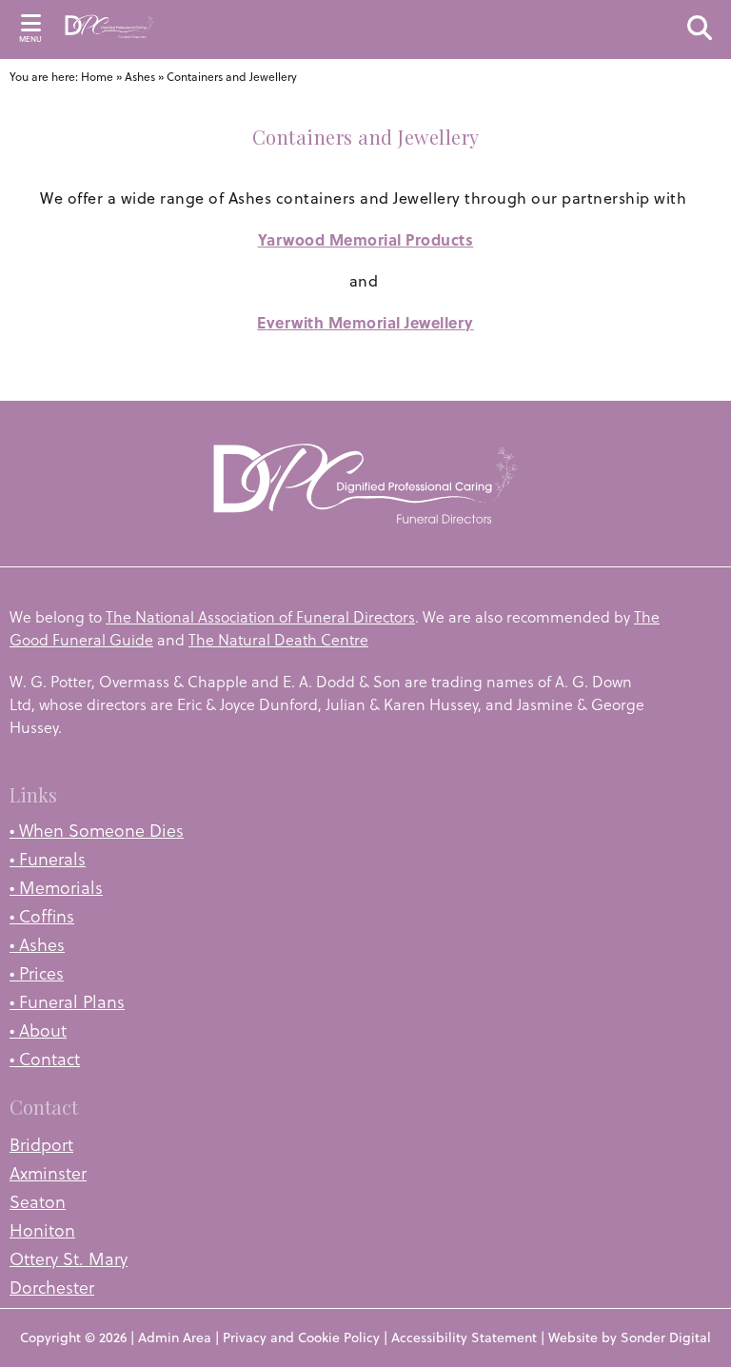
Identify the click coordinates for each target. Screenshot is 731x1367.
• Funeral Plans (67, 1002)
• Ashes (37, 945)
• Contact (45, 1059)
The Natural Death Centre (278, 639)
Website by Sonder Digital (629, 1337)
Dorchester (52, 1287)
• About (38, 1030)
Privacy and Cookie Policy (301, 1337)
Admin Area (174, 1337)
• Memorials (56, 888)
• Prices (37, 973)
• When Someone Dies (97, 830)
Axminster (48, 1173)
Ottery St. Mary (69, 1259)
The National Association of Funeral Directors (260, 616)
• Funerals (48, 859)
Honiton (42, 1230)
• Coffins (42, 916)
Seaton (38, 1202)
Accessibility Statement (464, 1337)
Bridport (41, 1145)
